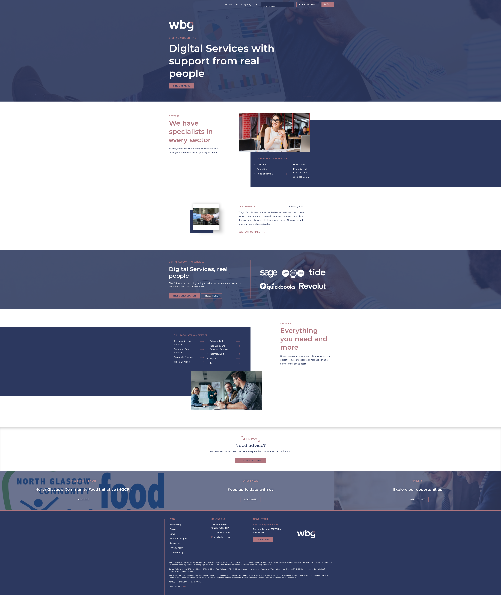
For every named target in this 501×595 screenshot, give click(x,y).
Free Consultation (184, 295)
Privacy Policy (177, 547)
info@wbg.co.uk (249, 4)
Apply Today (417, 499)
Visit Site (83, 499)
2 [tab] (309, 96)
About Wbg (175, 524)
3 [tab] (313, 96)
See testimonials (249, 231)
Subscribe (263, 539)
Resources (175, 543)
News (172, 534)
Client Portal (307, 4)
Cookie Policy (176, 552)
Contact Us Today (251, 460)
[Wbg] (306, 534)
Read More (211, 295)
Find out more (181, 85)
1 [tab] (305, 96)
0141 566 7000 (230, 4)
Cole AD (183, 586)
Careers (174, 529)
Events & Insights (178, 538)
